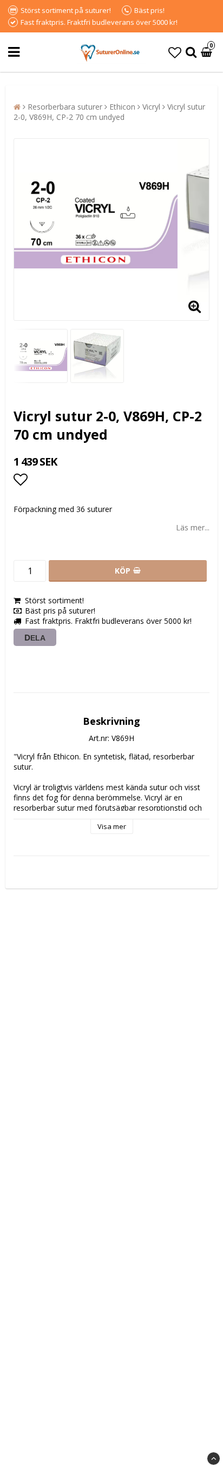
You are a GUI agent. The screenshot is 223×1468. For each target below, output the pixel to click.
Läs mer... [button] (192, 527)
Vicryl (151, 107)
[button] (174, 52)
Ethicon (122, 107)
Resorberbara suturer (65, 107)
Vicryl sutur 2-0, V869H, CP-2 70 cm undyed (109, 112)
